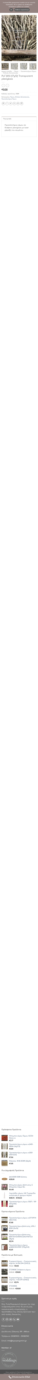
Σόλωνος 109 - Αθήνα (20, 1332)
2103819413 (15, 1336)
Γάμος (16, 71)
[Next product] (3, 85)
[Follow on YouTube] (18, 1319)
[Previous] (5, 38)
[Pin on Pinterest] (18, 103)
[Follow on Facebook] (3, 1319)
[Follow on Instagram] (7, 1319)
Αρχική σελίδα (7, 71)
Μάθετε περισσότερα (22, 9)
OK (11, 9)
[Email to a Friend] (14, 103)
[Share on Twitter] (10, 103)
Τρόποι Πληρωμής (28, 1374)
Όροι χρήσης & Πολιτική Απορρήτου (19, 1372)
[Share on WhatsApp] (3, 103)
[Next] (33, 38)
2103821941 (25, 1336)
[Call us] (14, 1319)
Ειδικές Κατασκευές (10, 73)
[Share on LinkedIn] (21, 103)
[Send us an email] (10, 1319)
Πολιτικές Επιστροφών (12, 1374)
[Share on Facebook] (7, 103)
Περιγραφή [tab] (7, 119)
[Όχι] (35, 7)
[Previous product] (7, 85)
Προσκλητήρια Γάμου (28, 71)
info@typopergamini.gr (17, 1341)
